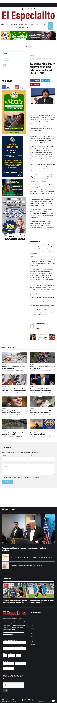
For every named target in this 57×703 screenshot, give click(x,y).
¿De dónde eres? (6, 661)
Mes (9, 657)
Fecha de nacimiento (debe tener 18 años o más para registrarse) (14, 652)
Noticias (32, 55)
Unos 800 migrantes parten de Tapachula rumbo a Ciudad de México (42, 367)
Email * (30, 455)
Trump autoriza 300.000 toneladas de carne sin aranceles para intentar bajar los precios (42, 389)
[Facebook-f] (22, 9)
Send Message (7, 481)
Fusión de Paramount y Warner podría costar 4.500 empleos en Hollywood (41, 433)
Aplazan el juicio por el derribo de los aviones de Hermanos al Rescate (13, 367)
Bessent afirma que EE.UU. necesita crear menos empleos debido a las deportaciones (14, 411)
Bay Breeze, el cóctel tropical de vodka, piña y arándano (26, 565)
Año (16, 657)
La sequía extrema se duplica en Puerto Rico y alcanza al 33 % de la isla (14, 433)
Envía (5, 690)
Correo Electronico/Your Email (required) (12, 646)
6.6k (21, 87)
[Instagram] (31, 9)
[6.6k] (17, 87)
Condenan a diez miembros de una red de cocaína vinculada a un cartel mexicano (40, 411)
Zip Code (4, 670)
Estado (16, 665)
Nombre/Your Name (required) (10, 640)
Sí (4, 678)
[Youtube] (28, 9)
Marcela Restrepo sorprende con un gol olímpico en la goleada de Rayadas (15, 601)
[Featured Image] (14, 357)
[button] (1, 38)
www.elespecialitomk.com (9, 629)
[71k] (4, 87)
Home (31, 52)
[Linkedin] (34, 9)
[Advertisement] (28, 496)
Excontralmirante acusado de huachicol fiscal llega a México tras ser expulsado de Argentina (14, 389)
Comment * (4, 463)
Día (3, 657)
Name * (4, 455)
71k (7, 87)
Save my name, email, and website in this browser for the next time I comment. (24, 477)
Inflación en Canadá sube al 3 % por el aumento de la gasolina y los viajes (41, 601)
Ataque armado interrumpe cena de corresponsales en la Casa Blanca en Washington (25, 549)
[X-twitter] (25, 9)
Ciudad (4, 665)
